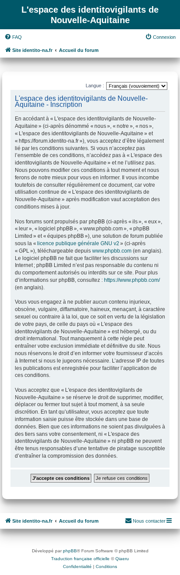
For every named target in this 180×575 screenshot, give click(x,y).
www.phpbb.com (112, 251)
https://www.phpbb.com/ (132, 280)
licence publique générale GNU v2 (78, 243)
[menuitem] (13, 37)
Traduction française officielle (80, 558)
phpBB (70, 550)
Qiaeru (122, 558)
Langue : (95, 85)
